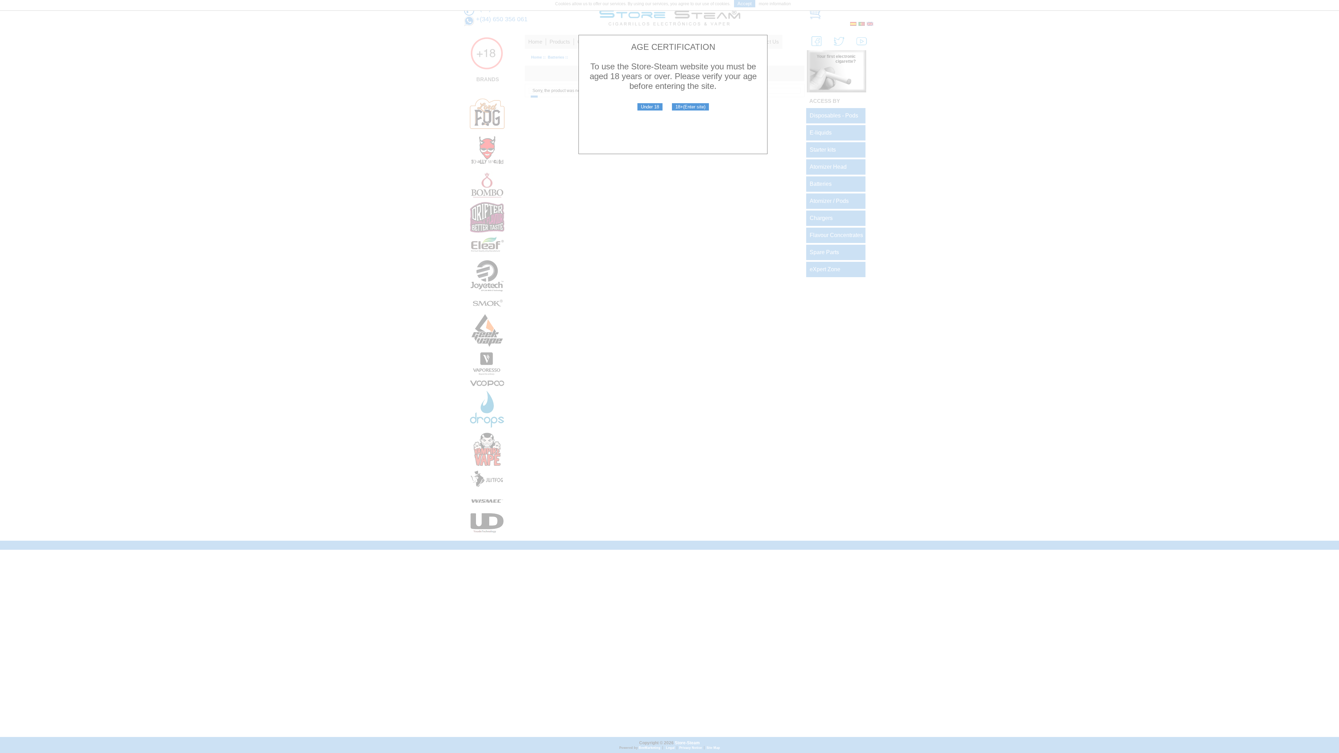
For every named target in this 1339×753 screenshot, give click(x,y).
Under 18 (650, 106)
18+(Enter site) (690, 106)
